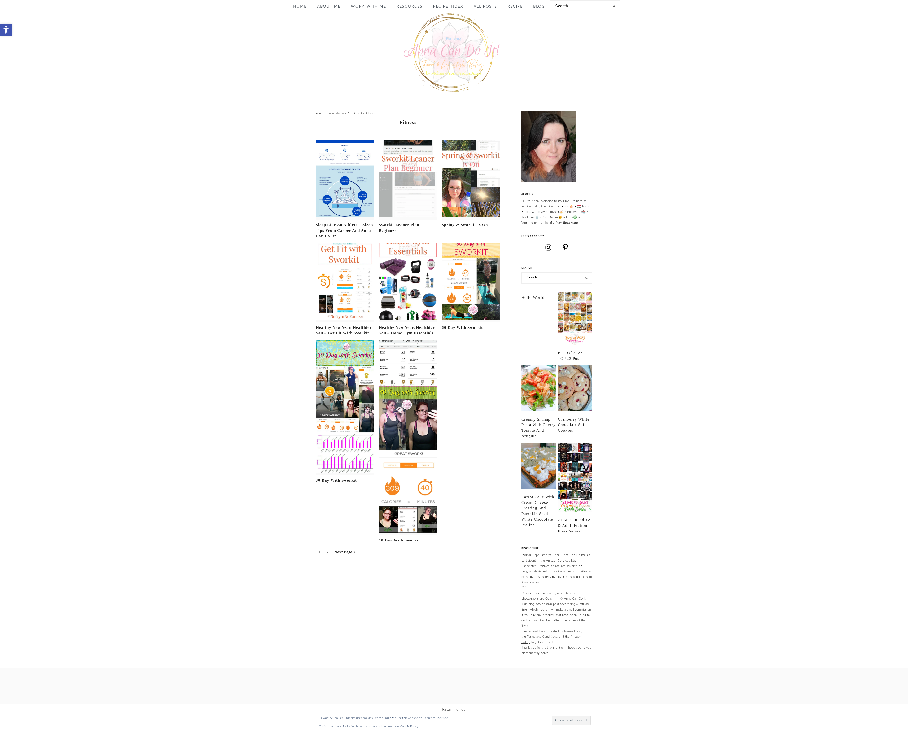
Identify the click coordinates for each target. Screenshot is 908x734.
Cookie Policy (409, 726)
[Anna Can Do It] (454, 90)
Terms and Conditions (542, 636)
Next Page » (344, 554)
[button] (6, 30)
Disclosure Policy (570, 631)
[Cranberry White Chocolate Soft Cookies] (575, 388)
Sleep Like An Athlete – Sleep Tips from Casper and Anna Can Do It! (344, 230)
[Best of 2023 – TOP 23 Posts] (575, 318)
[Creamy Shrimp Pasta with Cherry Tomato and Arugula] (538, 388)
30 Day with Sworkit (336, 480)
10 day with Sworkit (399, 540)
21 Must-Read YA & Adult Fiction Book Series (574, 525)
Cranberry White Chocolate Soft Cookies (573, 425)
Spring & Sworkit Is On (465, 225)
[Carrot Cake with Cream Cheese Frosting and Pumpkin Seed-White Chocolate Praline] (538, 466)
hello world (533, 297)
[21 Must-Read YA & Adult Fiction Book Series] (575, 477)
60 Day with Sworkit (462, 327)
